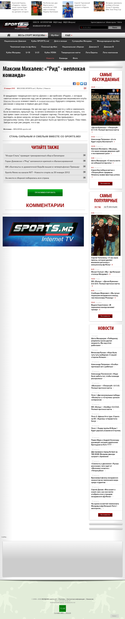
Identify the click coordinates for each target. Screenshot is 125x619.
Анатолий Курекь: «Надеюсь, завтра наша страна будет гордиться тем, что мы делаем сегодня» (20, 7)
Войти (120, 22)
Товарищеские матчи (70, 52)
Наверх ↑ (114, 616)
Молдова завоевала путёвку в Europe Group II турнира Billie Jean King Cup (114, 6)
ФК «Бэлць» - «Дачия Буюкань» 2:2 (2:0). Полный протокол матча (105, 283)
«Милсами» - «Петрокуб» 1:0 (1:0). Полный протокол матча (105, 386)
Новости (50, 58)
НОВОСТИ (36, 22)
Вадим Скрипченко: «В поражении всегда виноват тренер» (102, 307)
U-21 (37, 52)
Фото (75, 58)
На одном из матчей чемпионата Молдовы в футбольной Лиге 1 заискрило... (105, 505)
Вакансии (89, 599)
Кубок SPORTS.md (40, 41)
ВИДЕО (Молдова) (69, 22)
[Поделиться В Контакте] (85, 83)
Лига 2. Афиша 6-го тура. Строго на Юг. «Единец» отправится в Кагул (105, 418)
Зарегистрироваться (98, 22)
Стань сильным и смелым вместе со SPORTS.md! (45, 136)
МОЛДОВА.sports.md (49, 599)
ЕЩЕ (68, 35)
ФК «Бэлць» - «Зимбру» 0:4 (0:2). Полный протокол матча (105, 408)
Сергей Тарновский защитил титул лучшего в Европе (82, 5)
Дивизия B (109, 46)
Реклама (62, 599)
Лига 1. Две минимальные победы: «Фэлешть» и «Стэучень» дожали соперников (105, 397)
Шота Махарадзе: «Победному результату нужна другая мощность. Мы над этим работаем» (104, 341)
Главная (8, 35)
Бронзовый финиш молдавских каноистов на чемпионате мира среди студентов (104, 479)
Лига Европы (92, 52)
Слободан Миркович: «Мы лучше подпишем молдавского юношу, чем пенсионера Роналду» (105, 295)
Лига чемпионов (110, 52)
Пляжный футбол (49, 46)
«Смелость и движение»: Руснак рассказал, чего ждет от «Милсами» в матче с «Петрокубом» (105, 467)
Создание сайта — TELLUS (62, 613)
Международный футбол (108, 41)
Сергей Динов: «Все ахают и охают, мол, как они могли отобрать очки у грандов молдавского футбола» (103, 493)
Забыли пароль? (111, 22)
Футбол (55, 35)
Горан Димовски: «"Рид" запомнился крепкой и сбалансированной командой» (39, 162)
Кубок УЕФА (50, 52)
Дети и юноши (60, 41)
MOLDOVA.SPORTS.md (26, 88)
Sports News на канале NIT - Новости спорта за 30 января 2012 (37, 172)
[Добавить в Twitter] (81, 83)
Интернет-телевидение (23, 29)
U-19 (28, 52)
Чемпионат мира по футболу (23, 46)
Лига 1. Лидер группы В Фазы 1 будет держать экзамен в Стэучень (105, 430)
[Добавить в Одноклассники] (78, 83)
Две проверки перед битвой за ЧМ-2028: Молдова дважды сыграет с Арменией (104, 454)
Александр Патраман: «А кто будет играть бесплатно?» (103, 140)
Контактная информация (76, 599)
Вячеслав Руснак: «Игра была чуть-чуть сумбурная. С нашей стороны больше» (104, 354)
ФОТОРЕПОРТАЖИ (46, 22)
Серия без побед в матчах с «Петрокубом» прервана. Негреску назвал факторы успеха (105, 173)
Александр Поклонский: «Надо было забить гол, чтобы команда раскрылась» (105, 376)
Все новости (105, 184)
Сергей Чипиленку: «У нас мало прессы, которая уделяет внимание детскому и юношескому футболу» (104, 261)
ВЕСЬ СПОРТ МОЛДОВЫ (31, 35)
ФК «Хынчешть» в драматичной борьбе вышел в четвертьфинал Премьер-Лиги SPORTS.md (42, 167)
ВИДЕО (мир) (57, 22)
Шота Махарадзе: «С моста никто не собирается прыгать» (105, 161)
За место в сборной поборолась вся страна (27, 177)
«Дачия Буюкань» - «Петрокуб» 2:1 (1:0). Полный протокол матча (105, 129)
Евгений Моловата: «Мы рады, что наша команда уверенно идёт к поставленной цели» (105, 151)
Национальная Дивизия (15, 41)
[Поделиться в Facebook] (74, 83)
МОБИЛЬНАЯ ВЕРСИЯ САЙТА (42, 26)
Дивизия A (94, 46)
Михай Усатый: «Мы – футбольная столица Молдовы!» (105, 273)
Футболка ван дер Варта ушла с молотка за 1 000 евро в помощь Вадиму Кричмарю (50, 7)
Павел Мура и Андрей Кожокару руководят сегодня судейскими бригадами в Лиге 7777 (105, 442)
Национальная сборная (73, 46)
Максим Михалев (12, 101)
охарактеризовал (47, 101)
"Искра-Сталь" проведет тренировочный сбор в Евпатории (34, 155)
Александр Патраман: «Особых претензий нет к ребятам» (104, 365)
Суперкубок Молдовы (82, 41)
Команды (63, 58)
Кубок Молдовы (13, 52)
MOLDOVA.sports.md (22, 129)
